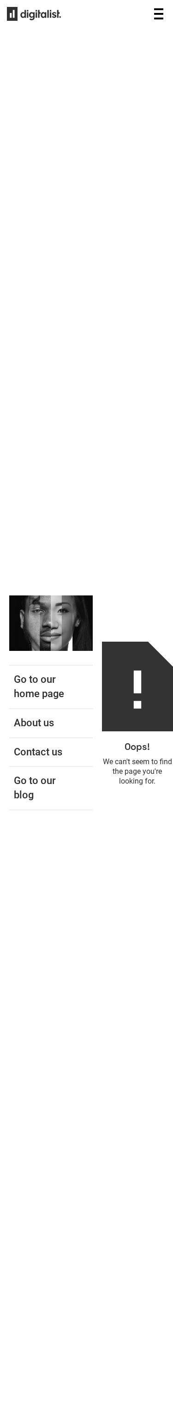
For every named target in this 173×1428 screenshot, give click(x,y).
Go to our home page (39, 686)
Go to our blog (35, 788)
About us (34, 723)
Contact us (38, 752)
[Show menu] (158, 14)
